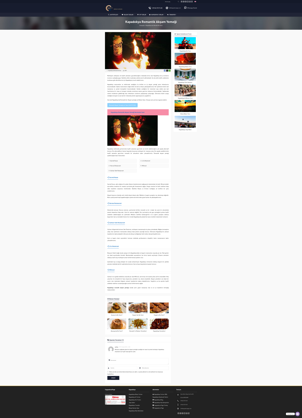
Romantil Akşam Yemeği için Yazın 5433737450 (122, 105)
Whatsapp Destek (192, 8)
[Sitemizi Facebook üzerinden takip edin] (181, 1)
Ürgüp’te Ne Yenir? (159, 315)
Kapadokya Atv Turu (185, 51)
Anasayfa (141, 25)
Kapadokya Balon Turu (185, 66)
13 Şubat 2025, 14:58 (125, 347)
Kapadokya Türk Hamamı (185, 82)
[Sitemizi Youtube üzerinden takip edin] (188, 1)
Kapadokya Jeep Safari (185, 129)
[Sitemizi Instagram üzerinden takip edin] (186, 1)
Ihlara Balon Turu (185, 114)
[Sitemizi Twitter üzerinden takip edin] (184, 1)
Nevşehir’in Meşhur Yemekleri (138, 331)
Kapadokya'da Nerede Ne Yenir (154, 25)
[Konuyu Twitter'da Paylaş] (167, 71)
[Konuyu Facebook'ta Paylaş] (165, 71)
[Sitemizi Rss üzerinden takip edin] (192, 1)
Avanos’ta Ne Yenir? (116, 315)
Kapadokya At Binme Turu (185, 98)
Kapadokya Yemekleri (159, 331)
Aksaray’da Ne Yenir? (117, 331)
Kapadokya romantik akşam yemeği (118, 287)
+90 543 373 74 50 (157, 8)
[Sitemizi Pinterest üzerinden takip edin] (190, 1)
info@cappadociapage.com (175, 8)
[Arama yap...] (178, 1)
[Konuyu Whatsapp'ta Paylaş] (170, 71)
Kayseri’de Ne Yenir (138, 315)
